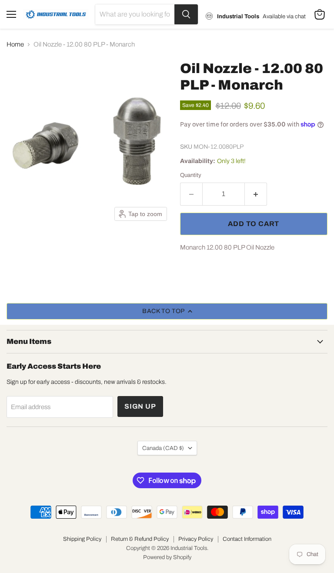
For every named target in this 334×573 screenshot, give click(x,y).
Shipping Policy (82, 539)
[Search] (186, 14)
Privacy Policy (195, 539)
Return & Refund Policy (140, 539)
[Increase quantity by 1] (256, 194)
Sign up (140, 406)
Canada (163, 448)
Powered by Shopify (167, 557)
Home (15, 44)
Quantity (190, 175)
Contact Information (247, 539)
